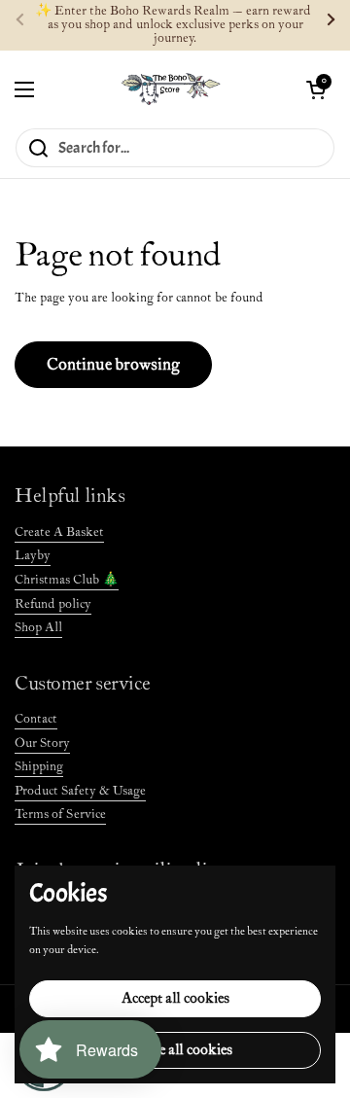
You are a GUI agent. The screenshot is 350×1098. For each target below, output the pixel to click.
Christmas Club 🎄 (67, 580)
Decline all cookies (175, 1050)
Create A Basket (59, 532)
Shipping (39, 767)
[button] (316, 89)
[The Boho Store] (170, 89)
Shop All (38, 628)
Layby (33, 556)
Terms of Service (60, 814)
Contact (36, 719)
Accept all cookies (175, 998)
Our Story (42, 743)
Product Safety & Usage (80, 791)
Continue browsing (113, 364)
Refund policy (53, 604)
